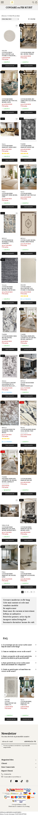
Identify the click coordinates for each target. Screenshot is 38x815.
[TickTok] (21, 781)
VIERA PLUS (5, 525)
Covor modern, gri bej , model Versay (27, 53)
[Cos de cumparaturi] (36, 2)
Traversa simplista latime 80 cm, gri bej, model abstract (9, 480)
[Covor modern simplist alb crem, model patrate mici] (9, 510)
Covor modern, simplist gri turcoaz (28, 194)
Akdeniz (4, 381)
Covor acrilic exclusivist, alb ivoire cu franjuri (27, 288)
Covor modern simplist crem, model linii (9, 195)
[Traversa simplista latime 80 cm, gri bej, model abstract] (9, 462)
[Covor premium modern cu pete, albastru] (9, 223)
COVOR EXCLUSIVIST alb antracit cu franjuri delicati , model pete (9, 384)
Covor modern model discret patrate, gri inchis (8, 288)
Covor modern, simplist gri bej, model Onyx (26, 528)
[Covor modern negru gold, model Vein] (28, 413)
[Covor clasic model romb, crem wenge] (28, 223)
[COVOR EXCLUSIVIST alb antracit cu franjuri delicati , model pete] (9, 366)
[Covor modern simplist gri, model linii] (9, 557)
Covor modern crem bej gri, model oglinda (9, 337)
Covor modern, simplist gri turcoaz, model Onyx (9, 100)
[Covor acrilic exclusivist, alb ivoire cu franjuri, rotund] (9, 36)
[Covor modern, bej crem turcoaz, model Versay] (28, 82)
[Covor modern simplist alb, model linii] (28, 557)
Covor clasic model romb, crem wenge (28, 241)
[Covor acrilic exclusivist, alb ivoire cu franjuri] (28, 270)
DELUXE (4, 51)
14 (31, 592)
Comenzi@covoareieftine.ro (12, 777)
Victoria (4, 285)
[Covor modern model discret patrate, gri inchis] (9, 270)
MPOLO (4, 238)
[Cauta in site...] (33, 2)
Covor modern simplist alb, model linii (28, 575)
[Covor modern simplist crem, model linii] (9, 177)
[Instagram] (27, 781)
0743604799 (7, 774)
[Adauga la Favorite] (16, 25)
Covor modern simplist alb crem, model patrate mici (9, 528)
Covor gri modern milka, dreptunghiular (27, 384)
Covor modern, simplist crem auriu (9, 146)
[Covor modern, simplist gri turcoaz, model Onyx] (9, 82)
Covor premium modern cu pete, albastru (7, 241)
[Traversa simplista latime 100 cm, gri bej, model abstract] (28, 319)
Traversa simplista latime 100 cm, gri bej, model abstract (28, 337)
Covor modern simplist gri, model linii (9, 575)
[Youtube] (16, 781)
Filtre (32, 19)
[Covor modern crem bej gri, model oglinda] (9, 319)
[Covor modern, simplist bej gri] (28, 462)
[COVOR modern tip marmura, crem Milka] (9, 413)
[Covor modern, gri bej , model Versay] (28, 36)
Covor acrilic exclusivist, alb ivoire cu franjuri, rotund (9, 54)
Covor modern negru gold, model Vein (28, 430)
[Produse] (2, 2)
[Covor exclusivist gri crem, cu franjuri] (11, 687)
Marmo (23, 427)
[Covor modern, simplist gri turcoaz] (28, 177)
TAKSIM (23, 144)
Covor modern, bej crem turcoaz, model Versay (28, 100)
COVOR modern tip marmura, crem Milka (8, 431)
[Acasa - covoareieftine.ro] (12, 2)
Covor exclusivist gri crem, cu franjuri (10, 703)
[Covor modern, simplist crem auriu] (9, 129)
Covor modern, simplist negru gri (27, 146)
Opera (3, 144)
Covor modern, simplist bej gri (26, 479)
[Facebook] (10, 781)
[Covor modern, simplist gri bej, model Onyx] (28, 510)
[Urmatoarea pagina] (34, 592)
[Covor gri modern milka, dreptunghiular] (28, 366)
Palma (3, 192)
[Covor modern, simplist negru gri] (28, 129)
